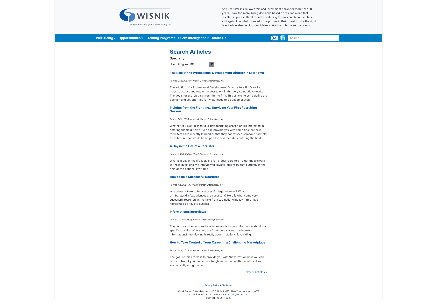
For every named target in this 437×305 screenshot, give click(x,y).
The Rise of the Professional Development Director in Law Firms (217, 72)
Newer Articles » (256, 272)
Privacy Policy (212, 285)
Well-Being (104, 38)
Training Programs (160, 38)
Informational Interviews (188, 211)
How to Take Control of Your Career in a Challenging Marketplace (217, 242)
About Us (219, 38)
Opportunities (129, 38)
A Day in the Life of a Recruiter (192, 146)
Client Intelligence (192, 38)
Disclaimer (227, 285)
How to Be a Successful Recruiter (194, 177)
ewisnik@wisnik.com (237, 294)
